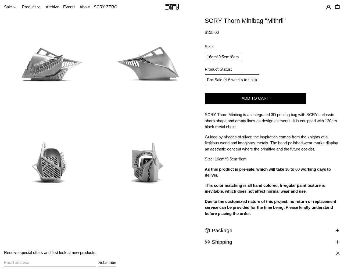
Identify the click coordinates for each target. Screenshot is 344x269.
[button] (337, 7)
